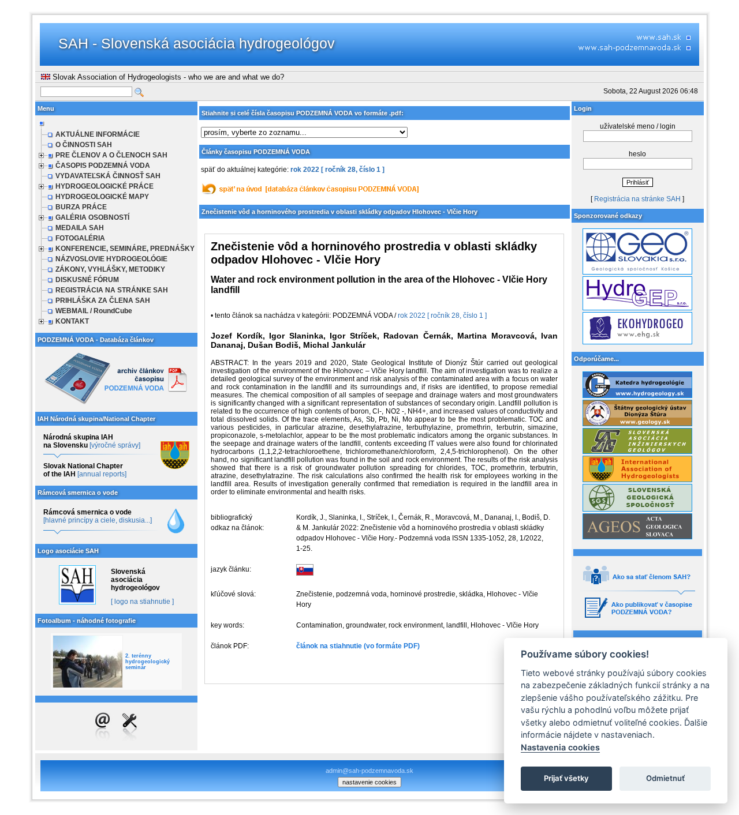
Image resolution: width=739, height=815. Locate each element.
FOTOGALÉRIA (80, 238)
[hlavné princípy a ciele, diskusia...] (97, 520)
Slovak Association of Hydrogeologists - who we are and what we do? (167, 77)
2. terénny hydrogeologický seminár (147, 661)
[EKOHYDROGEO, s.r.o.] (637, 342)
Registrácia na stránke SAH (637, 199)
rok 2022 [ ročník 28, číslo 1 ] (337, 170)
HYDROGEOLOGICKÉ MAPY (102, 197)
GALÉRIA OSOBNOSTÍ (92, 217)
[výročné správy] (114, 445)
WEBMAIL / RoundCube (93, 311)
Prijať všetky (566, 778)
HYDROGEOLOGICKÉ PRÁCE (104, 186)
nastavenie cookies (369, 782)
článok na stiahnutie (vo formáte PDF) (358, 646)
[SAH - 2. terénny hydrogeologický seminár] (88, 661)
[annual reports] (101, 474)
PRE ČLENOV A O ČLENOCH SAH (111, 155)
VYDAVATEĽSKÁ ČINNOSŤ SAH (108, 176)
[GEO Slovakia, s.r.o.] (637, 272)
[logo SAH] (77, 602)
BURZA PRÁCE (81, 207)
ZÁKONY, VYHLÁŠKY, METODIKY (110, 269)
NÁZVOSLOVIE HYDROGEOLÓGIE (111, 259)
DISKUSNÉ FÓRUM (87, 280)
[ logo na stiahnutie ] (142, 602)
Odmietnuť (665, 778)
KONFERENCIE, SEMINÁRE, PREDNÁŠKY (125, 249)
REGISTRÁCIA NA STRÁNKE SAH (111, 290)
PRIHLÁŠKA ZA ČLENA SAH (102, 300)
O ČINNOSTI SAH (83, 145)
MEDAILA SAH (79, 228)
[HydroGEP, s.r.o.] (637, 308)
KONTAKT (72, 321)
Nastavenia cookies (560, 747)
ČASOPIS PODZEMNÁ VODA (102, 166)
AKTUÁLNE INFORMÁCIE (97, 134)
